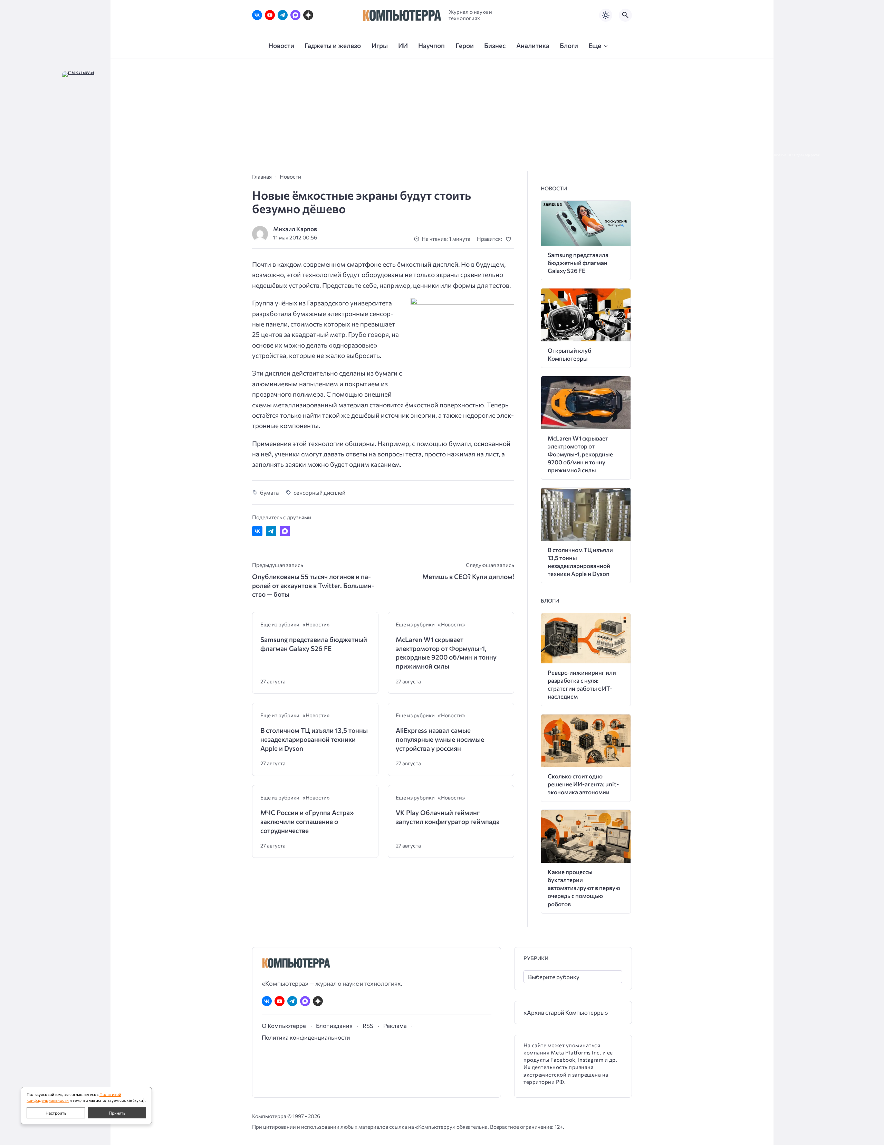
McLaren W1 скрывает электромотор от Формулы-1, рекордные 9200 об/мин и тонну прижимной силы (446, 652)
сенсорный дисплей (319, 492)
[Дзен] (308, 15)
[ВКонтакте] (257, 15)
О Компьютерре (284, 1025)
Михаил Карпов (295, 229)
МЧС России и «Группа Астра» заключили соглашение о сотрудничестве (307, 821)
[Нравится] (510, 239)
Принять (117, 1112)
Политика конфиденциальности (306, 1037)
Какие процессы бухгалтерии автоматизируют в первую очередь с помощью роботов (584, 887)
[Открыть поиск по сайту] (625, 15)
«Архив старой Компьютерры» (565, 1012)
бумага (269, 492)
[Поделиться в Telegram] (271, 531)
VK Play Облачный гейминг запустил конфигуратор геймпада (448, 816)
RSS (368, 1025)
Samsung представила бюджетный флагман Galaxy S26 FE (313, 643)
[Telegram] (283, 15)
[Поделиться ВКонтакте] (257, 531)
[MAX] (295, 15)
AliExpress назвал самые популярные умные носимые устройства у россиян (440, 739)
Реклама (395, 1025)
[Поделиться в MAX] (285, 531)
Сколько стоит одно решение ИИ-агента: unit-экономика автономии (583, 784)
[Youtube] (270, 15)
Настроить (56, 1112)
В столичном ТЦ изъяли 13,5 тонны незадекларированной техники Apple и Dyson (314, 739)
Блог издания (334, 1025)
